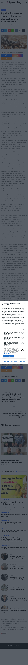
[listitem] (14, 329)
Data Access (14, 361)
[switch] (22, 333)
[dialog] (14, 332)
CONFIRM (8, 356)
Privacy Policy (22, 361)
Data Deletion (6, 361)
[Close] (25, 304)
